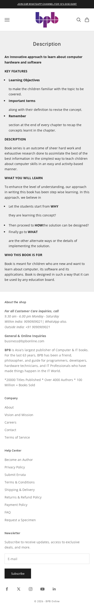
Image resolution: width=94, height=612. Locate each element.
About (9, 407)
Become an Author (19, 459)
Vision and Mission (19, 415)
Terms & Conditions (20, 482)
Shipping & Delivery (20, 490)
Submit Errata (15, 474)
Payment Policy (16, 505)
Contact (10, 430)
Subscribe (17, 573)
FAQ (8, 512)
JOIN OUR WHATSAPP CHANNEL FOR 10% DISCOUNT (47, 4)
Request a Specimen (20, 520)
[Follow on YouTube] (42, 589)
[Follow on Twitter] (18, 589)
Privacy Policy (15, 467)
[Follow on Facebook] (7, 589)
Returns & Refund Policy (23, 497)
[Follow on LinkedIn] (54, 589)
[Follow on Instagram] (30, 589)
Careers (10, 422)
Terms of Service (17, 437)
